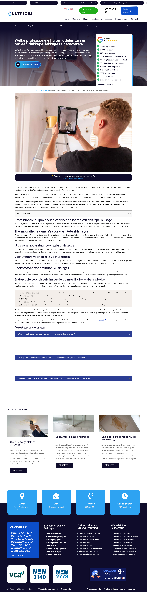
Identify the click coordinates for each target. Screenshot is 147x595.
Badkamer (16, 26)
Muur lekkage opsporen (70, 26)
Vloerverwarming (110, 26)
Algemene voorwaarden (124, 589)
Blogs (85, 19)
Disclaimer (108, 589)
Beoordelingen (121, 19)
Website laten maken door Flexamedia (54, 589)
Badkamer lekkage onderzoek (72, 436)
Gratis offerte (126, 11)
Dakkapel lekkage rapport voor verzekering (119, 438)
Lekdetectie (97, 19)
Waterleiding (127, 26)
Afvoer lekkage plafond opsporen (22, 443)
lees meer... (18, 470)
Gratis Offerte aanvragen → (73, 178)
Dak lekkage (44, 90)
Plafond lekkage (91, 26)
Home (66, 19)
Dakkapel (29, 26)
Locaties (108, 19)
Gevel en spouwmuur (46, 26)
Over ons (76, 19)
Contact (134, 19)
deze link (102, 320)
